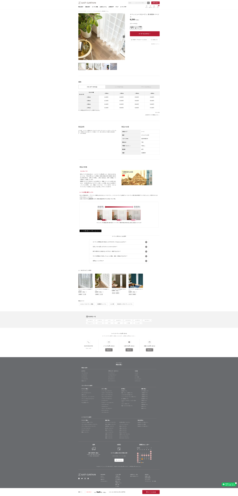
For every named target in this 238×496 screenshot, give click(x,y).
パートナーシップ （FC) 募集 (150, 481)
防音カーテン (143, 406)
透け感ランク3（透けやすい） (143, 426)
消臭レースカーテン (123, 428)
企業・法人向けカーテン (134, 476)
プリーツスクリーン (128, 320)
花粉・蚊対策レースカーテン (110, 424)
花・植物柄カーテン (125, 398)
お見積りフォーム (118, 482)
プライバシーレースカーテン (110, 422)
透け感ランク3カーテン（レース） (125, 304)
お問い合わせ (155, 2)
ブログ (116, 6)
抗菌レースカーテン (108, 434)
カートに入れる (152, 492)
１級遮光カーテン (144, 392)
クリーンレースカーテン (123, 424)
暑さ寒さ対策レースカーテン (124, 422)
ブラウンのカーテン (105, 404)
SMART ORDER (147, 477)
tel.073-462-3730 (88, 346)
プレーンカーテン (85, 390)
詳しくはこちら (119, 460)
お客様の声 (111, 6)
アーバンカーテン (85, 400)
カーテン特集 (95, 6)
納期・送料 (117, 484)
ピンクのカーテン (105, 400)
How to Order (117, 477)
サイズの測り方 (118, 479)
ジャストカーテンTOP (82, 11)
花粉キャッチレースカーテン (124, 434)
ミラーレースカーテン (109, 432)
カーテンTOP (123, 6)
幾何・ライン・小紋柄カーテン (127, 392)
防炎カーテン (143, 402)
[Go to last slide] (150, 447)
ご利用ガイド (117, 476)
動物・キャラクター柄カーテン (127, 405)
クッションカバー (138, 378)
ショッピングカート (104, 481)
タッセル (136, 373)
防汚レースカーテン (123, 432)
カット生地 (137, 376)
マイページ (102, 477)
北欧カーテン (84, 394)
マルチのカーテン (105, 406)
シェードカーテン (85, 378)
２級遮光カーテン (144, 394)
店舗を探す (87, 6)
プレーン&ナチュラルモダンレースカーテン (89, 424)
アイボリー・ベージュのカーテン (108, 402)
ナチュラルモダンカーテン (86, 392)
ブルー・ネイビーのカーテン (107, 396)
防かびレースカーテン (109, 428)
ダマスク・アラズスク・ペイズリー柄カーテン (128, 401)
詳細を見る (128, 145)
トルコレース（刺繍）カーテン (87, 422)
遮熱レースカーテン (108, 430)
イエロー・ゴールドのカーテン (107, 392)
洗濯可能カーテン (144, 404)
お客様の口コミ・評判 (134, 474)
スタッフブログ (147, 479)
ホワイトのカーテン (105, 410)
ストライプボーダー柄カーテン (127, 394)
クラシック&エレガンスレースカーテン (89, 426)
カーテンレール (137, 380)
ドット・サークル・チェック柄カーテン (128, 396)
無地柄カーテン (124, 390)
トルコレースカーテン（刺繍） (87, 304)
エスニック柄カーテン (125, 403)
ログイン (154, 7)
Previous (79, 36)
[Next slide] (151, 447)
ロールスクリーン (118, 320)
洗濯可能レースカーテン (109, 426)
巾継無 (140, 27)
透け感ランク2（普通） (142, 424)
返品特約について (154, 43)
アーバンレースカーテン (86, 428)
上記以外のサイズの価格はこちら (151, 114)
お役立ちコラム (103, 6)
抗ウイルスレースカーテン (124, 437)
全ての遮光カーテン (145, 390)
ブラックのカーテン (105, 412)
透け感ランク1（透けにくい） (143, 422)
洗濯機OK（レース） (102, 304)
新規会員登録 (103, 474)
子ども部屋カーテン (85, 402)
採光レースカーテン (123, 430)
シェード (109, 320)
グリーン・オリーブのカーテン (107, 394)
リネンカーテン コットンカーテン (88, 396)
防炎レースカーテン (123, 426)
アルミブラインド (147, 320)
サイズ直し (117, 486)
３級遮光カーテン (144, 396)
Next (124, 36)
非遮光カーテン (144, 400)
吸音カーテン (143, 408)
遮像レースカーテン (108, 437)
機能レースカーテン (85, 432)
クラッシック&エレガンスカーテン (88, 398)
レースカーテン (89, 11)
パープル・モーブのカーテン (107, 398)
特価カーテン (84, 380)
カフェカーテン (84, 376)
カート (158, 6)
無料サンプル (117, 481)
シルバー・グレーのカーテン (107, 408)
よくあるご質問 (118, 474)
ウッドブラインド (137, 320)
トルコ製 (135, 28)
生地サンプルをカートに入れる (140, 39)
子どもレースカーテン (86, 430)
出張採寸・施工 (147, 476)
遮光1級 (130, 294)
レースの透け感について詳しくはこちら (90, 230)
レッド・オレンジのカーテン (107, 390)
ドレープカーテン (90, 320)
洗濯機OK (131, 28)
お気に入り (150, 7)
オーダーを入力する (144, 33)
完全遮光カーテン (144, 398)
